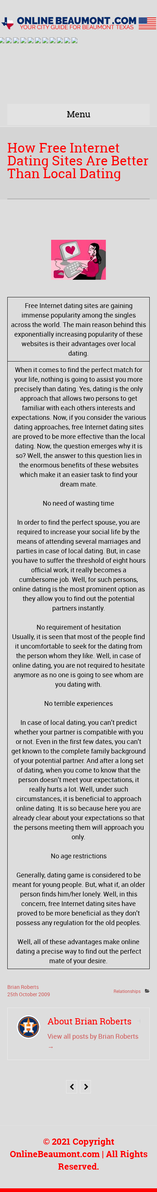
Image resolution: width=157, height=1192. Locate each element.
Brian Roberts (23, 986)
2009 (44, 994)
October (28, 994)
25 (12, 994)
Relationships (127, 991)
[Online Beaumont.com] (78, 23)
